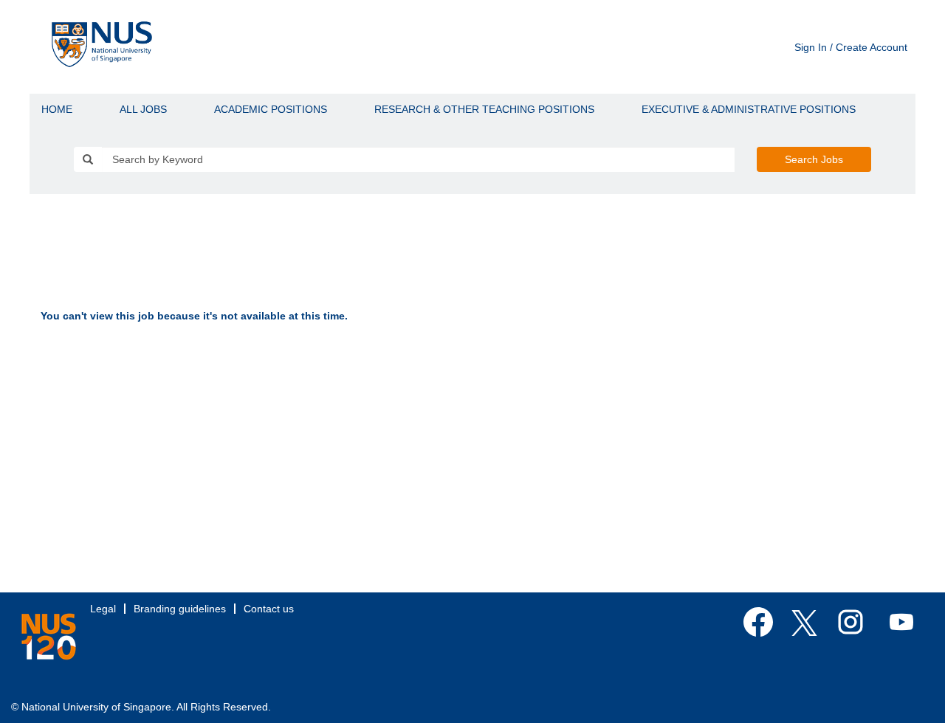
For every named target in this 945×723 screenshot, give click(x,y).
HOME (56, 109)
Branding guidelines (180, 609)
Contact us (269, 609)
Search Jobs (814, 159)
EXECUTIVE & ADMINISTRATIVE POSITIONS (749, 109)
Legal (103, 609)
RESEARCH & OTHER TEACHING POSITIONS (484, 109)
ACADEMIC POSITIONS (270, 109)
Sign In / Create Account (850, 47)
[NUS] (48, 636)
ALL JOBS (143, 109)
